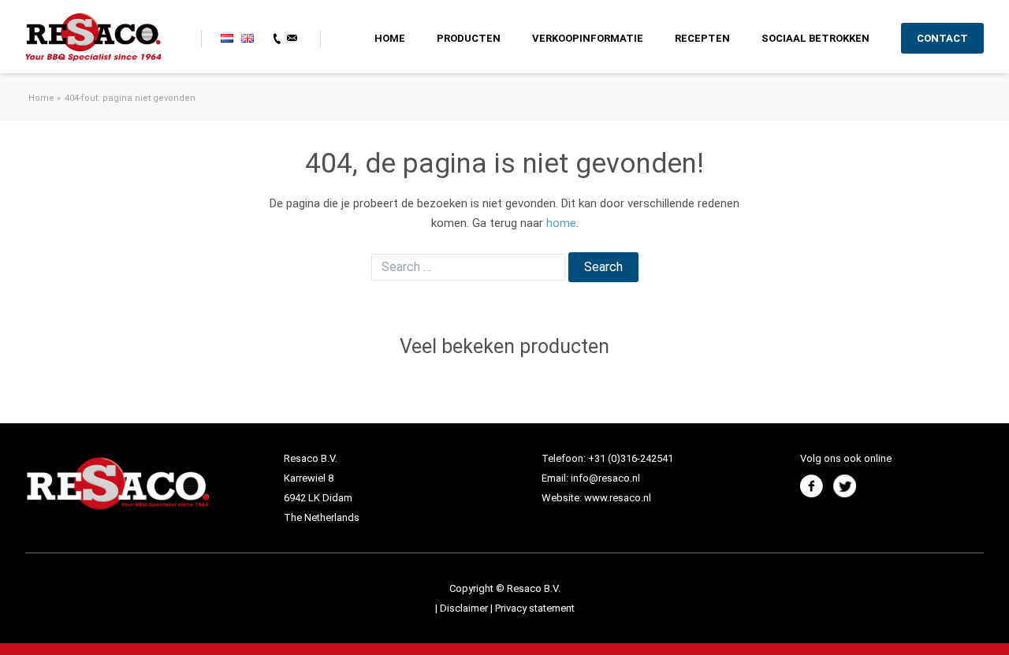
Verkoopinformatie (587, 38)
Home (389, 38)
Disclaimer (465, 608)
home (561, 223)
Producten (469, 38)
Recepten (702, 38)
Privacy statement (535, 608)
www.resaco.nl (617, 498)
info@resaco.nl (605, 478)
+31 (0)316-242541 (630, 458)
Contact (942, 38)
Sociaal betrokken (815, 38)
